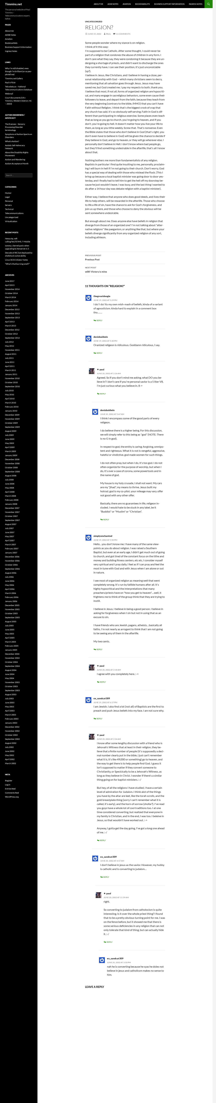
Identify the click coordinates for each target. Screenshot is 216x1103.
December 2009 (12, 415)
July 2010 (9, 390)
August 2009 (10, 431)
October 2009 (11, 423)
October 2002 (11, 735)
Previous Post (93, 257)
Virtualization (11, 221)
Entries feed (10, 788)
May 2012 (9, 346)
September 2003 (12, 690)
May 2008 (9, 487)
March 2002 (10, 763)
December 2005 (12, 605)
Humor (8, 193)
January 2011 (11, 374)
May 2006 (9, 585)
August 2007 (10, 524)
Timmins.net (13, 4)
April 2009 (10, 447)
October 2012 (11, 333)
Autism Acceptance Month (17, 163)
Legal (7, 197)
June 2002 (9, 751)
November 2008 (12, 463)
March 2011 (10, 370)
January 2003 (11, 723)
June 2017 (9, 281)
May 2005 (9, 633)
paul (108, 34)
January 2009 (11, 455)
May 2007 (9, 536)
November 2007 (12, 512)
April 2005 (10, 637)
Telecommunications (14, 213)
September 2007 (12, 520)
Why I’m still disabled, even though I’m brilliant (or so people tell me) (18, 71)
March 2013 (10, 325)
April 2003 (10, 710)
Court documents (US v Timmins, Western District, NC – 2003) (18, 100)
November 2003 (12, 682)
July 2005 (9, 625)
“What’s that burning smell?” (17, 264)
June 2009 (9, 439)
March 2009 (10, 451)
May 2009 (9, 443)
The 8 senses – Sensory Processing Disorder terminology (15, 127)
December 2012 (12, 329)
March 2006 (10, 593)
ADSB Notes (112, 4)
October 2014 (11, 293)
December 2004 (12, 654)
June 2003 (9, 702)
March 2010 (10, 402)
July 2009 (9, 435)
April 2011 (10, 366)
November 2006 (12, 560)
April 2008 (10, 492)
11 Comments (123, 34)
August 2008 (10, 475)
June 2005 (9, 629)
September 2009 (12, 427)
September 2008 (12, 471)
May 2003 (9, 706)
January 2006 (11, 601)
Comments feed (12, 792)
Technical (9, 209)
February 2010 (11, 406)
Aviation (127, 4)
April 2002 (10, 759)
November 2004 (12, 658)
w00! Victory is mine (96, 269)
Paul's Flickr (10, 82)
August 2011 (10, 354)
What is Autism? (12, 141)
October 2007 (11, 516)
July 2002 (9, 747)
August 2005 (10, 621)
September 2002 (12, 739)
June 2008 (9, 483)
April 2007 (10, 540)
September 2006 (12, 569)
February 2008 (11, 500)
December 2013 (12, 309)
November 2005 (12, 609)
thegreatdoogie (101, 296)
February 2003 (11, 718)
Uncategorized (93, 21)
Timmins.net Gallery (14, 78)
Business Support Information (169, 4)
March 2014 (10, 297)
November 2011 (12, 350)
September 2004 (12, 666)
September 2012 (12, 338)
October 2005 (11, 613)
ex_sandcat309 (101, 698)
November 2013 (12, 313)
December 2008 (12, 459)
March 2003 (10, 714)
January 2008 (11, 504)
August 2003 (10, 694)
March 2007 (10, 544)
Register (8, 780)
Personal (9, 201)
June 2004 (9, 674)
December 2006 (12, 556)
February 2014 (11, 301)
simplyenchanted (102, 535)
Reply (99, 320)
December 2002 (12, 727)
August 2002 (10, 743)
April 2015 (10, 285)
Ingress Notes (195, 4)
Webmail (9, 93)
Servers (8, 205)
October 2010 (11, 382)
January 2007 (11, 552)
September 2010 (12, 386)
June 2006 (9, 581)
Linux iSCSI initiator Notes (16, 260)
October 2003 (11, 686)
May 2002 (9, 755)
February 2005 (11, 646)
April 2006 (10, 589)
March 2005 (10, 641)
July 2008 (9, 479)
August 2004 (10, 670)
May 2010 (9, 394)
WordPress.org (12, 797)
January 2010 (11, 410)
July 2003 (9, 698)
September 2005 (12, 617)
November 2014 (12, 289)
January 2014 (11, 305)
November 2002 (12, 731)
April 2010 (10, 398)
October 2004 (11, 662)
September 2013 (12, 317)
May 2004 (9, 678)
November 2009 (12, 419)
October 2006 (11, 564)
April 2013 (10, 321)
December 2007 (12, 508)
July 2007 (9, 528)
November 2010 (12, 378)
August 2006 (10, 573)
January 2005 (11, 650)
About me (98, 4)
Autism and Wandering (15, 159)
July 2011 (9, 358)
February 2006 (11, 597)
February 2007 (11, 548)
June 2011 (9, 362)
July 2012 (9, 342)
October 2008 (11, 467)
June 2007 (9, 532)
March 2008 (10, 496)
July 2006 (9, 577)
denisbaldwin (100, 336)
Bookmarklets (142, 4)
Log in (7, 784)
